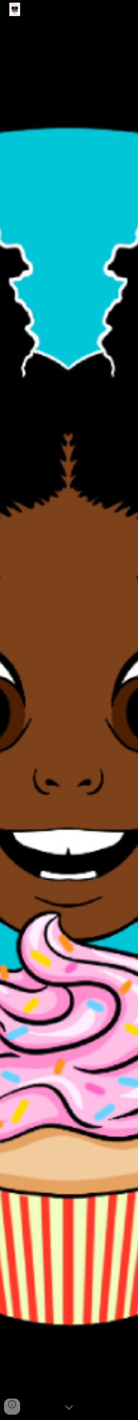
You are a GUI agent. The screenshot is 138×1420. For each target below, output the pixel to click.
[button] (69, 1408)
